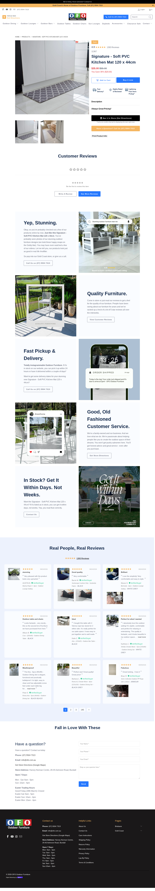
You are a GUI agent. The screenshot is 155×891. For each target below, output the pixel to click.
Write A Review (65, 194)
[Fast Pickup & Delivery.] (109, 369)
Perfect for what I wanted (131, 619)
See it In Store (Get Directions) (117, 118)
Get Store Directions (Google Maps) (30, 765)
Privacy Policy (84, 853)
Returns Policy (84, 844)
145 (82, 710)
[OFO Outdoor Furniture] (77, 17)
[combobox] (142, 17)
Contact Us (88, 2)
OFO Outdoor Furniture (21, 874)
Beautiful (75, 668)
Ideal (74, 619)
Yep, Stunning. (40, 222)
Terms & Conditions (86, 862)
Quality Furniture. (107, 293)
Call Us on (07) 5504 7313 (38, 263)
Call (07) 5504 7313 (95, 5)
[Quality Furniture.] (45, 305)
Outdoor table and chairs (33, 619)
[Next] (87, 77)
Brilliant (124, 572)
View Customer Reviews (101, 320)
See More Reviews (89, 194)
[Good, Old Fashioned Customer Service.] (45, 433)
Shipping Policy (84, 840)
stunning (26, 572)
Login (142, 9)
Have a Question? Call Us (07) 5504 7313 (116, 128)
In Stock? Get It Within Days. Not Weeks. (43, 487)
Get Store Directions (99, 456)
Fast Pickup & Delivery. (39, 354)
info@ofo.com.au (28, 760)
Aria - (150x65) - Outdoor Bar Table (83, 641)
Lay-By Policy (84, 858)
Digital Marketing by (13, 877)
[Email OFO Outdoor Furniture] (14, 10)
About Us (82, 826)
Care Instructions (85, 835)
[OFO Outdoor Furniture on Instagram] (10, 10)
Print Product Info (99, 136)
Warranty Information (87, 849)
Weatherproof (28, 668)
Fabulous (125, 668)
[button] (11, 24)
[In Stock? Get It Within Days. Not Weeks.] (109, 496)
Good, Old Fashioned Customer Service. (108, 419)
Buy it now (128, 80)
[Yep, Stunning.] (109, 242)
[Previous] (17, 77)
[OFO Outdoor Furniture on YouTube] (7, 10)
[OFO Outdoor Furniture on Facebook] (3, 10)
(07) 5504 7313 (23, 9)
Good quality (77, 572)
